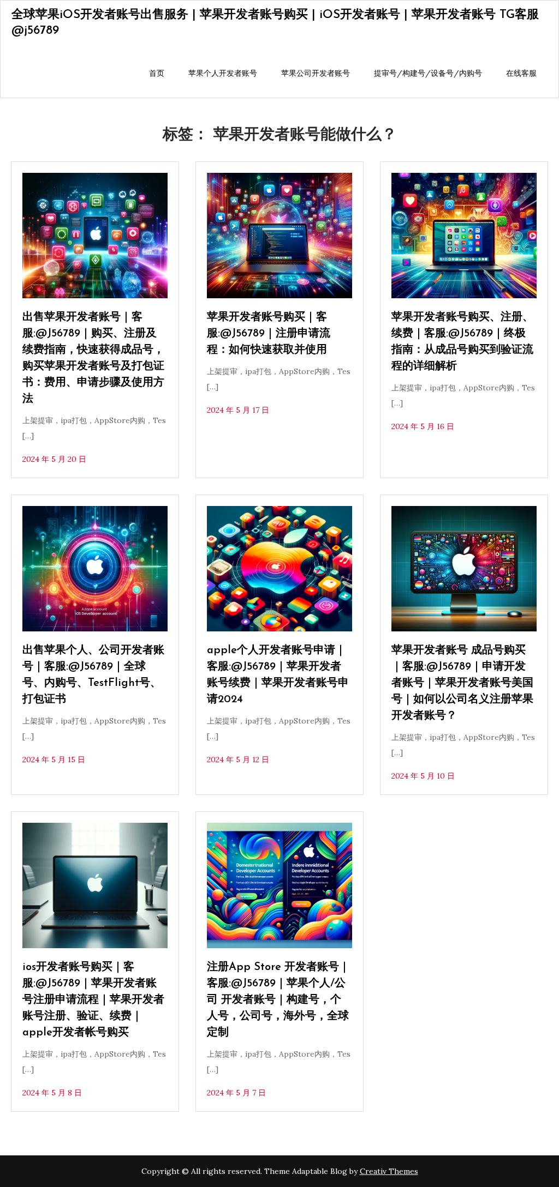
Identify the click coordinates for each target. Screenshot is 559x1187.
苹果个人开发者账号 (222, 73)
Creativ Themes (389, 1171)
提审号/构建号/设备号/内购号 (428, 73)
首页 (156, 73)
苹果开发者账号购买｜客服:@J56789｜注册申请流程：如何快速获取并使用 (268, 334)
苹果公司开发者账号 (315, 73)
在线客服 (521, 73)
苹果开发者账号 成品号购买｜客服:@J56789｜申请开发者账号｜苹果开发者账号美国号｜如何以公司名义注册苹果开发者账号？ (462, 683)
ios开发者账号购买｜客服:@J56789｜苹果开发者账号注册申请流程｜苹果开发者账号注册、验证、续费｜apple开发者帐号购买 (93, 1000)
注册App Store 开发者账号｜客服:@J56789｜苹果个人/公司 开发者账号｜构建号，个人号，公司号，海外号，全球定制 (278, 1000)
